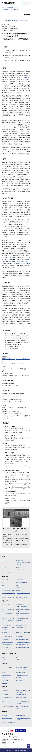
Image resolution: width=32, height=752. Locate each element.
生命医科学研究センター (7, 639)
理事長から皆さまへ (6, 579)
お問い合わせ (20, 560)
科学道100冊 (5, 680)
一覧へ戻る (17, 20)
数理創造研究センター (22, 627)
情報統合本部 (20, 636)
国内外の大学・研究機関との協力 (23, 707)
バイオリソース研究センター (23, 642)
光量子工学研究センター (7, 647)
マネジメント (20, 587)
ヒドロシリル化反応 (24, 263)
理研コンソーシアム (6, 701)
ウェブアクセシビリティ (7, 572)
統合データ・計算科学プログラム (8, 610)
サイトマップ (5, 562)
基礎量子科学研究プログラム (8, 613)
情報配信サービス (21, 672)
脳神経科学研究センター (7, 642)
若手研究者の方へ (21, 715)
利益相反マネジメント (22, 597)
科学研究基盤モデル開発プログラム (23, 610)
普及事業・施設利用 (21, 694)
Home (3, 7)
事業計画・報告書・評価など (8, 590)
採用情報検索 (5, 715)
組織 (3, 585)
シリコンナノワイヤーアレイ (22, 77)
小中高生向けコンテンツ (22, 675)
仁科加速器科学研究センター (23, 647)
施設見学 (19, 677)
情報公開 (19, 590)
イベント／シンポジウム (22, 669)
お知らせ (4, 669)
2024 (3, 659)
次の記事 (25, 20)
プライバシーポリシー (7, 570)
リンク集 (4, 567)
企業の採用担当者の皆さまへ (8, 706)
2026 (3, 657)
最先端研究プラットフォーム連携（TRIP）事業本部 (23, 605)
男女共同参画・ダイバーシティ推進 (23, 593)
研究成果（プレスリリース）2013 (11, 9)
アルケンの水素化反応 (21, 261)
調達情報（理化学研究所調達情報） (23, 563)
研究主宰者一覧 (5, 604)
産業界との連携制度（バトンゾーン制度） (23, 691)
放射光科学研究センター (7, 650)
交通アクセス (5, 560)
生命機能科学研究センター (23, 639)
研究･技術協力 (5, 694)
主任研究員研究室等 (6, 625)
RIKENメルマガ (21, 730)
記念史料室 (4, 683)
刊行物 (3, 672)
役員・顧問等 (20, 579)
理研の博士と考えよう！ (22, 667)
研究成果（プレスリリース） (13, 7)
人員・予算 (4, 587)
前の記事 (8, 20)
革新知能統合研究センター (8, 636)
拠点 (18, 585)
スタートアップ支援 (21, 697)
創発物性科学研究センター (23, 644)
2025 (18, 657)
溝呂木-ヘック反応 (18, 131)
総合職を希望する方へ (7, 718)
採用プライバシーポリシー (23, 570)
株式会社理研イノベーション (8, 697)
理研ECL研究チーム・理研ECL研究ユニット (8, 628)
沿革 (3, 582)
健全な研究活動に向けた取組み (8, 593)
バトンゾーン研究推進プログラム (8, 621)
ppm (25, 120)
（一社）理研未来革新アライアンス (23, 702)
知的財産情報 (5, 690)
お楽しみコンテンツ (6, 675)
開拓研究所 (19, 620)
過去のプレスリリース (22, 659)
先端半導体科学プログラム (8, 618)
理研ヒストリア (20, 680)
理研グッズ (4, 677)
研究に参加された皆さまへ (8, 597)
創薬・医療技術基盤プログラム (23, 614)
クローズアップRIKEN (7, 667)
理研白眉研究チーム (21, 625)
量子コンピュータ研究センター (23, 633)
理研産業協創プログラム (22, 618)
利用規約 (19, 567)
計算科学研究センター (7, 632)
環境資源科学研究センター (8, 359)
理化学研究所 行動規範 (22, 582)
